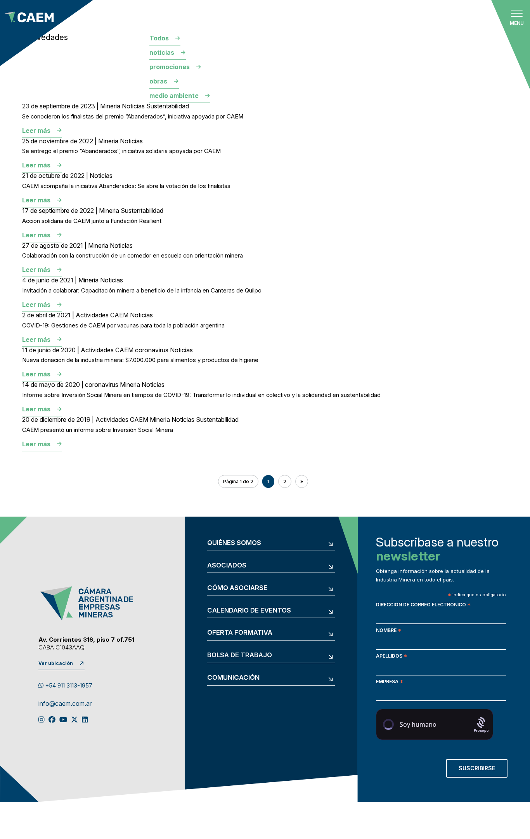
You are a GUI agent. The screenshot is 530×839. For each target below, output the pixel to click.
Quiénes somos (234, 543)
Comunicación (233, 677)
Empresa (389, 682)
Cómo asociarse (237, 588)
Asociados (226, 565)
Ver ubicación (55, 663)
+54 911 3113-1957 (67, 685)
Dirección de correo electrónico (423, 605)
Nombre (388, 631)
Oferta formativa (239, 632)
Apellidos (391, 656)
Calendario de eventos (249, 610)
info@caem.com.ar (65, 703)
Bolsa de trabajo (239, 655)
